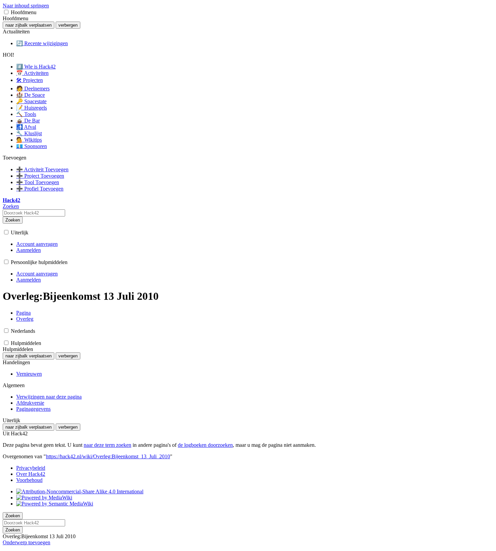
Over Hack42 (30, 474)
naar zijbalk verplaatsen (28, 25)
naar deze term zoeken (107, 445)
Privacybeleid (30, 468)
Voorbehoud (29, 480)
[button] (6, 12)
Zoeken (12, 220)
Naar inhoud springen (26, 5)
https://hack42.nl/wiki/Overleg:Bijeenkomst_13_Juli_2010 (108, 456)
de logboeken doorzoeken (205, 445)
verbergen (68, 25)
